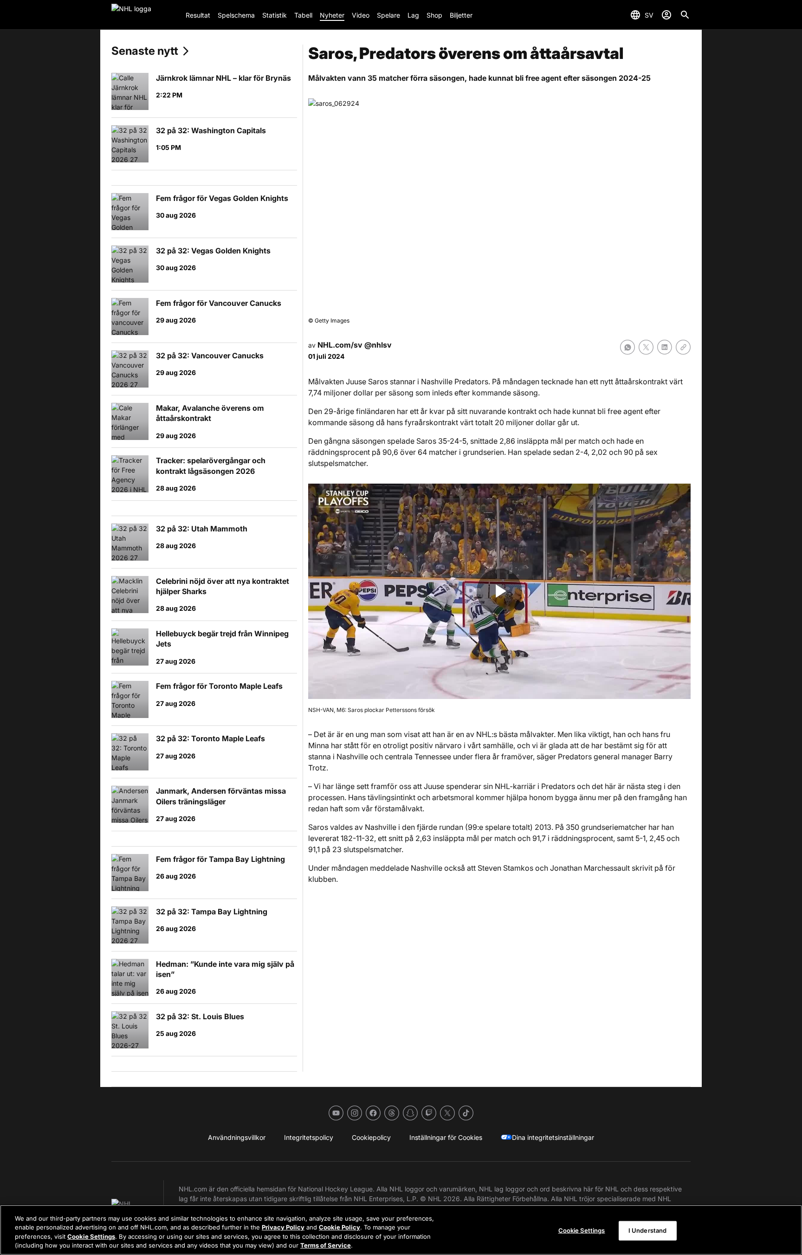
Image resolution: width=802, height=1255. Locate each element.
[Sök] (685, 14)
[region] (401, 1230)
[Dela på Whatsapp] (627, 347)
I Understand (647, 1230)
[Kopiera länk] (683, 347)
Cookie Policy (339, 1227)
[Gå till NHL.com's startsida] (144, 15)
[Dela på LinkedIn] (664, 347)
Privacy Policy (283, 1227)
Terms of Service (325, 1245)
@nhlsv (378, 344)
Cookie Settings (91, 1236)
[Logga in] (666, 14)
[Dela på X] (646, 347)
